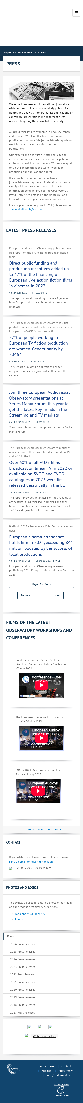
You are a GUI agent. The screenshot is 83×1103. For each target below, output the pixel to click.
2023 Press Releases (22, 967)
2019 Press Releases (22, 997)
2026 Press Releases (22, 944)
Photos (19, 919)
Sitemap (47, 1071)
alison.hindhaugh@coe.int (25, 209)
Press (10, 936)
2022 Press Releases (22, 974)
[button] (41, 584)
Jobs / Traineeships (58, 1075)
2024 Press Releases (22, 959)
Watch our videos (44, 1036)
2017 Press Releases (22, 1012)
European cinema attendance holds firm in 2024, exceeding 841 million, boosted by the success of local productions (41, 545)
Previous (25, 595)
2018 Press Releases (22, 1005)
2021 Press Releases (22, 982)
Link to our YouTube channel (41, 829)
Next (57, 595)
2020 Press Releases (22, 989)
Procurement (66, 1071)
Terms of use (46, 1066)
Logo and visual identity (30, 914)
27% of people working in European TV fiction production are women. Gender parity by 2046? (38, 346)
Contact (66, 1066)
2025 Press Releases (22, 951)
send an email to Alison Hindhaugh (31, 861)
